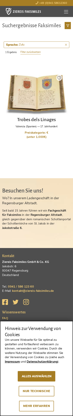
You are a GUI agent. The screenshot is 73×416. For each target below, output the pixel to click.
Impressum (12, 362)
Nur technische (36, 391)
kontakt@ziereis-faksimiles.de (33, 291)
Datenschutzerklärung (42, 362)
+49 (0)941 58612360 (52, 3)
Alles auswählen (36, 376)
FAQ (5, 318)
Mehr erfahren (36, 406)
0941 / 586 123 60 (21, 287)
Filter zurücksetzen (30, 52)
